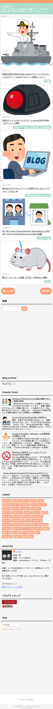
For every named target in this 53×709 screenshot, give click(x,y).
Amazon (18, 127)
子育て (23, 533)
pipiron (19, 552)
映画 (46, 529)
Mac (26, 127)
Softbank (25, 525)
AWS (47, 81)
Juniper (27, 513)
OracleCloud (37, 517)
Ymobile (7, 529)
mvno (17, 517)
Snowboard (7, 525)
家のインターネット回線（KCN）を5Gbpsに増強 (24, 278)
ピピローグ (6, 6)
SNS (16, 525)
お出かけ (17, 529)
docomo (42, 505)
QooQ (30, 708)
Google (15, 509)
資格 (47, 238)
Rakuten (6, 521)
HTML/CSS (36, 509)
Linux (36, 513)
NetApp (25, 517)
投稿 (7, 625)
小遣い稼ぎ (7, 537)
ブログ (46, 195)
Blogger (30, 699)
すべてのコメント (13, 629)
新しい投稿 (8, 291)
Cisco (33, 505)
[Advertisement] (26, 344)
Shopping (35, 127)
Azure (40, 238)
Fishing (6, 509)
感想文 (6, 533)
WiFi (47, 281)
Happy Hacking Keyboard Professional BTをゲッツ (26, 473)
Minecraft (7, 517)
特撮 (24, 537)
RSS (28, 521)
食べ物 (17, 537)
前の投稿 (46, 291)
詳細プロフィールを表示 (12, 587)
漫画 (31, 537)
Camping (25, 505)
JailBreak (17, 513)
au (26, 501)
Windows (45, 127)
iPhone (7, 513)
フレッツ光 (28, 529)
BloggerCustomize (33, 195)
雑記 (14, 533)
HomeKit (25, 509)
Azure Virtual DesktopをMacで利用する (29, 417)
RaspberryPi (18, 521)
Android (18, 501)
